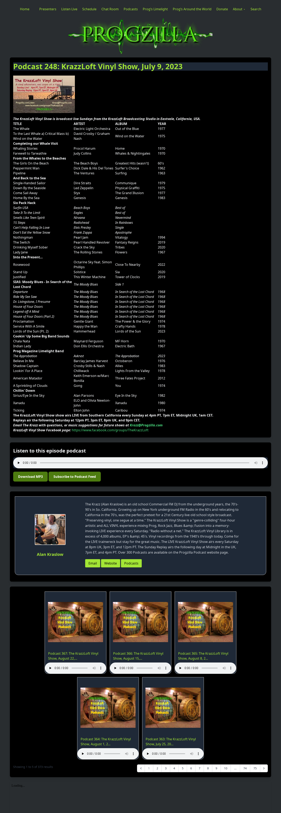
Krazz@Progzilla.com (146, 425)
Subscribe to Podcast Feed (74, 476)
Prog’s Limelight (155, 9)
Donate (222, 9)
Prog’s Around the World (192, 9)
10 (225, 768)
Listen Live (69, 9)
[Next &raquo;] (264, 768)
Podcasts (131, 9)
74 (245, 768)
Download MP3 (30, 476)
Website (110, 563)
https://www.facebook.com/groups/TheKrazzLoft (110, 430)
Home (24, 9)
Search (256, 9)
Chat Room (110, 9)
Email (92, 563)
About (237, 9)
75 (255, 768)
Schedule (89, 9)
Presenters (47, 9)
